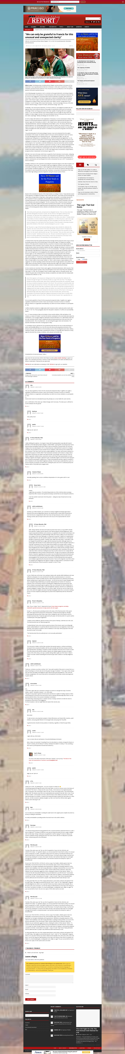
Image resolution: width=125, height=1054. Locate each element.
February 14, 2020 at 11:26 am (38, 426)
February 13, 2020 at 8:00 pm (37, 473)
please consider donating (60, 358)
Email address (79, 248)
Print (72, 45)
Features (42, 26)
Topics (61, 26)
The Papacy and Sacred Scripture (86, 80)
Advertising (82, 1048)
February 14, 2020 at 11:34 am (39, 755)
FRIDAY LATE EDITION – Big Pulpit (35, 952)
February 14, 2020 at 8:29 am (35, 809)
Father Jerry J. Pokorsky (82, 69)
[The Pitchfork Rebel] (52, 1017)
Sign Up (83, 1)
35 (86, 83)
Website (27, 993)
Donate (87, 26)
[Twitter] (94, 22)
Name (26, 985)
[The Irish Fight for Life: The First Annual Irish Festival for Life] (88, 1018)
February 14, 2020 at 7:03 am (37, 571)
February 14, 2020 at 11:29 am (38, 769)
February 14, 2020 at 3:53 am (35, 685)
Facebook (27, 1022)
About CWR (70, 26)
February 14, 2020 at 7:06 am (37, 413)
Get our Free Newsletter (43, 1)
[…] (81, 1042)
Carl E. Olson (80, 82)
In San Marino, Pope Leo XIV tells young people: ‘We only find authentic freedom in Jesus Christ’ (87, 74)
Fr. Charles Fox (81, 64)
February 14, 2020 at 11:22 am (38, 732)
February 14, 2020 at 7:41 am (35, 783)
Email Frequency (80, 257)
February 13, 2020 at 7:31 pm (35, 665)
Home (26, 26)
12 (86, 70)
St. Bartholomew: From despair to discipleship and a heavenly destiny (86, 61)
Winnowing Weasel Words (67, 1035)
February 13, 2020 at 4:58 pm (35, 439)
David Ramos (80, 77)
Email (26, 989)
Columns (33, 26)
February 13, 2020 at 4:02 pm (35, 387)
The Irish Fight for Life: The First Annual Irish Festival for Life (87, 1030)
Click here (27, 364)
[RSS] (99, 22)
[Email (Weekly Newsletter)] (96, 22)
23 (54, 45)
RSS (26, 1029)
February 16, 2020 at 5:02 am (37, 642)
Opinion (49, 45)
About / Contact (62, 1048)
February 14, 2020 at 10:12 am (36, 898)
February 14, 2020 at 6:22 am (37, 508)
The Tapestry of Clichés (83, 67)
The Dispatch (52, 26)
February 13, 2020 (31, 45)
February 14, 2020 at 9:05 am (35, 827)
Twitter (26, 1025)
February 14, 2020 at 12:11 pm (38, 602)
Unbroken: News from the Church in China (88, 181)
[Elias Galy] (52, 1023)
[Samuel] (52, 1030)
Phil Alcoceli (33, 845)
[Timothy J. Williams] (52, 1011)
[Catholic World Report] (62, 24)
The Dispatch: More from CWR (88, 56)
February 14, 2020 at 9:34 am (37, 711)
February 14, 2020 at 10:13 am (39, 486)
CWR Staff (39, 45)
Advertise (79, 26)
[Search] (100, 18)
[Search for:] (92, 18)
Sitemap (89, 1048)
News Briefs (28, 29)
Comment (27, 974)
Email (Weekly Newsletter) (31, 1027)
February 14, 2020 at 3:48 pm (39, 526)
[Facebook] (91, 22)
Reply (28, 406)
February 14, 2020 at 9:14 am (35, 846)
